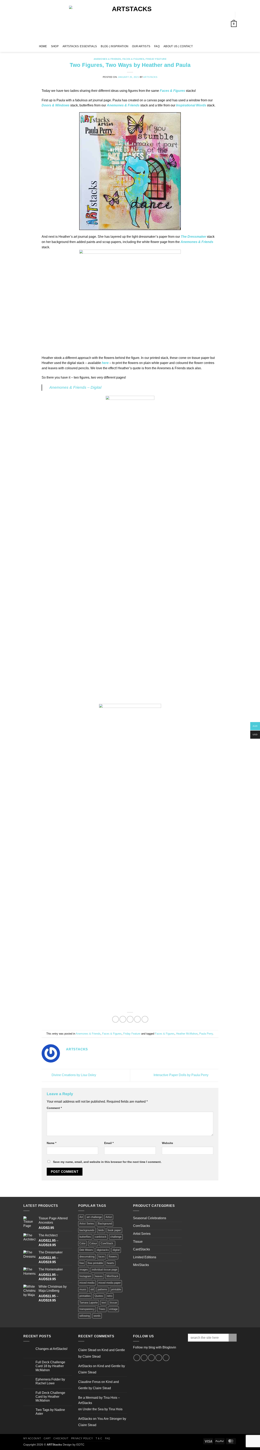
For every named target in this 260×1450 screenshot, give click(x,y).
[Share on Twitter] (122, 1019)
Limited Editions (144, 1257)
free (81, 1263)
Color (82, 1243)
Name (51, 1143)
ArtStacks (150, 77)
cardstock (100, 1236)
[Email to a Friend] (130, 1019)
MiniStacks (141, 1265)
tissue (113, 1302)
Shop (55, 46)
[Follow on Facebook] (197, 46)
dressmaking (86, 1256)
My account (32, 1438)
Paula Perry (206, 1033)
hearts (110, 1263)
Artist (109, 1217)
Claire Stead (87, 1350)
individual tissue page (104, 1269)
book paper (114, 1230)
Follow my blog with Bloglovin (154, 1347)
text (104, 1302)
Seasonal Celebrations (149, 1218)
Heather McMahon (187, 1033)
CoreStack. (107, 1243)
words (97, 1315)
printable (116, 1289)
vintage (113, 1309)
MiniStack (112, 1276)
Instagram (85, 1276)
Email (109, 1143)
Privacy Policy (82, 1438)
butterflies (85, 1236)
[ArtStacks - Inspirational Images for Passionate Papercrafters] (130, 20)
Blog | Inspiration (114, 46)
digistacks (103, 1249)
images (83, 1269)
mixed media (86, 1282)
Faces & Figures (133, 59)
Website (167, 1143)
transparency (87, 1309)
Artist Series (86, 1223)
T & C (99, 1438)
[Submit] (233, 1338)
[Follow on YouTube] (213, 46)
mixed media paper (109, 1282)
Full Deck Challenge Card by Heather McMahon (50, 1396)
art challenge (94, 1217)
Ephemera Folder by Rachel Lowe (50, 1381)
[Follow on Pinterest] (207, 46)
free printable (95, 1263)
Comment (54, 1108)
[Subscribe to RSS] (158, 1357)
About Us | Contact (178, 46)
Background (105, 1223)
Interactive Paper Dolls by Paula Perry (181, 1075)
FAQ (157, 46)
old (92, 1289)
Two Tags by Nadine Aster (50, 1411)
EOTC (80, 1444)
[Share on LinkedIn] (145, 1019)
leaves (99, 1276)
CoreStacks (141, 1225)
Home (43, 46)
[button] (228, 14)
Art (81, 1217)
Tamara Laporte (88, 1302)
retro (109, 1295)
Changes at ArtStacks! (51, 1348)
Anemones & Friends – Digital (75, 387)
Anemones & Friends (107, 59)
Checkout (60, 1438)
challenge (115, 1236)
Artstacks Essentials (80, 46)
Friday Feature (156, 59)
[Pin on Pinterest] (137, 1019)
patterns (102, 1289)
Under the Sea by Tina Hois (102, 1409)
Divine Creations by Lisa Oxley (73, 1075)
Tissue (138, 1241)
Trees (102, 1309)
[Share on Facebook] (115, 1019)
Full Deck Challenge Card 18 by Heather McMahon (50, 1366)
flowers (113, 1256)
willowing (84, 1315)
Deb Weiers (86, 1249)
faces (101, 1256)
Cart (47, 1438)
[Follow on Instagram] (202, 46)
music (83, 1289)
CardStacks (141, 1249)
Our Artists (141, 46)
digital (116, 1249)
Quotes (99, 1295)
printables (85, 1295)
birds (101, 1230)
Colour (93, 1243)
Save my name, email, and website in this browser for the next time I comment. (107, 1161)
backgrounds (86, 1230)
